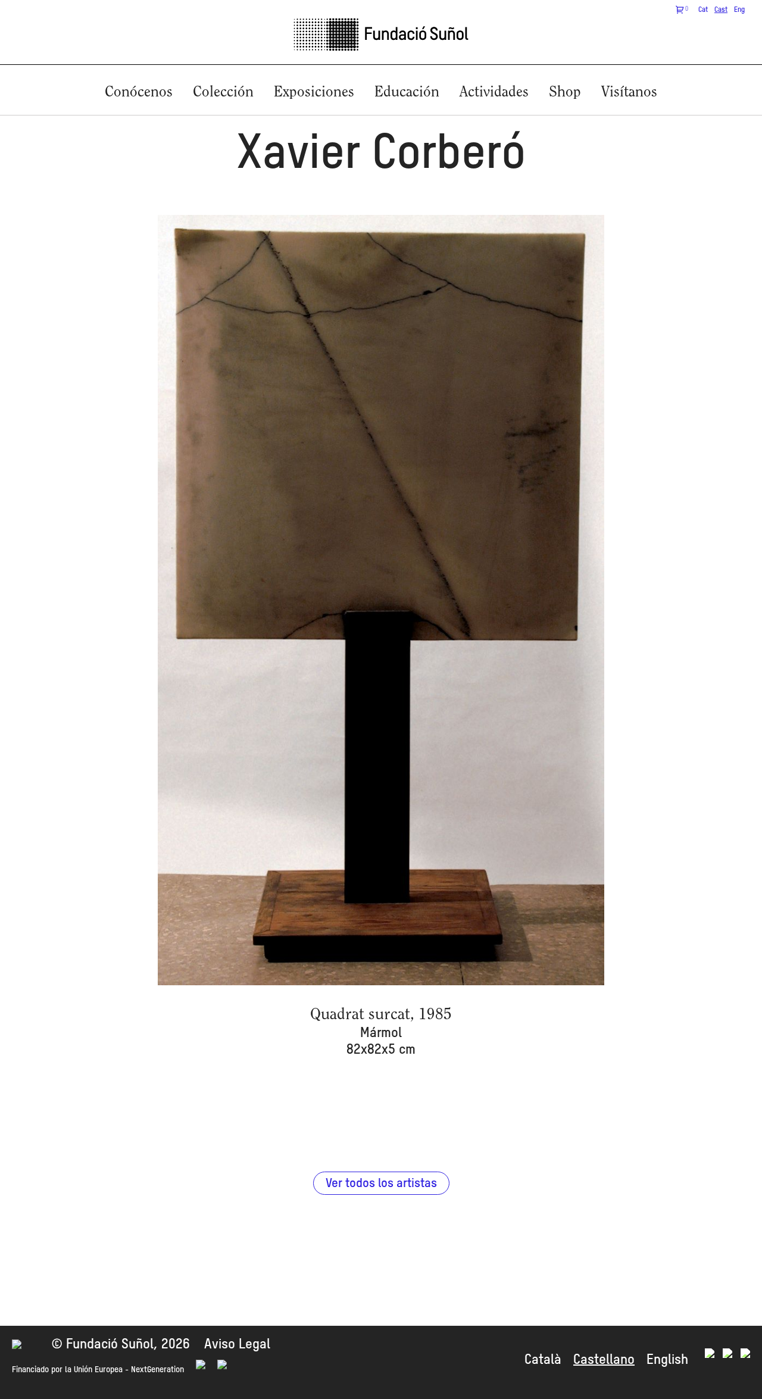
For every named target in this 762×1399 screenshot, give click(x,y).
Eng (739, 10)
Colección (223, 92)
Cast (720, 10)
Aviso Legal (237, 1344)
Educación (406, 92)
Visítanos (629, 92)
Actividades (494, 92)
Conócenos (139, 92)
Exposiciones (314, 92)
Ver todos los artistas (381, 1184)
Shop (565, 92)
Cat (703, 10)
